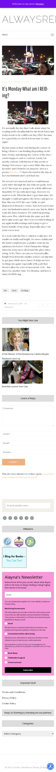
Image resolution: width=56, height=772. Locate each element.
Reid (14, 290)
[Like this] (5, 303)
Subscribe (28, 670)
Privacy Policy (9, 697)
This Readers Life (18, 82)
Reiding (24, 290)
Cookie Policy (9, 703)
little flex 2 (14, 172)
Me (5, 290)
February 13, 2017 (15, 303)
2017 (4, 82)
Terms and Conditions (13, 692)
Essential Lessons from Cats (15, 386)
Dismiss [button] (40, 3)
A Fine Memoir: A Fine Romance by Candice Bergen (25, 354)
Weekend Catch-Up (11, 359)
